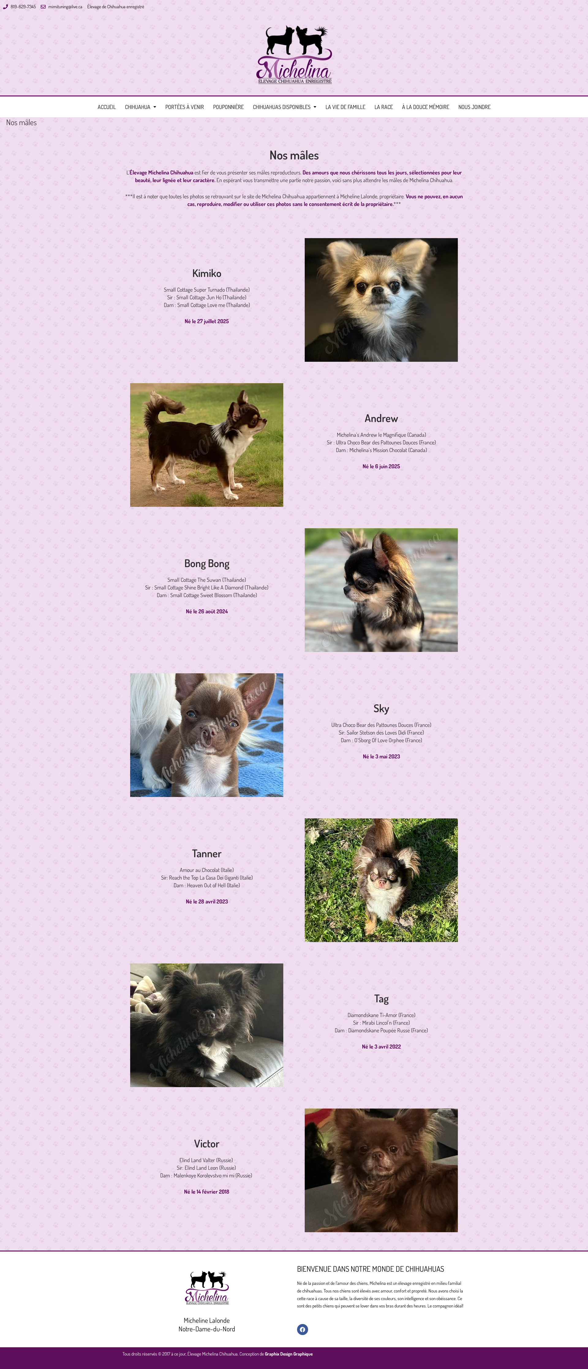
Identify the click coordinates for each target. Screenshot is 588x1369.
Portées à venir (184, 106)
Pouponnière (228, 106)
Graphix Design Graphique (289, 1354)
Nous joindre (474, 106)
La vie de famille (345, 106)
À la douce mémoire (425, 106)
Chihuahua (137, 106)
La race (384, 106)
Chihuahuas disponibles (282, 106)
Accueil (107, 106)
